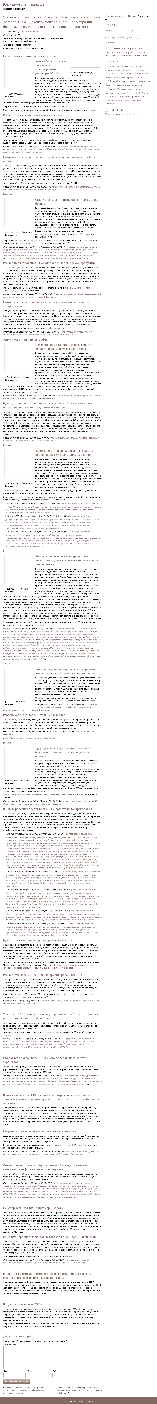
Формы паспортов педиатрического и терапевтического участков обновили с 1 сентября (125, 100)
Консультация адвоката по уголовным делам (126, 55)
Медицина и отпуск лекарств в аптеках (123, 114)
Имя (5, 1371)
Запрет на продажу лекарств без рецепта (125, 52)
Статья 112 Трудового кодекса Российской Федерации (29, 738)
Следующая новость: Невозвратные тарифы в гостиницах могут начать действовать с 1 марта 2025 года (79, 1390)
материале (90, 110)
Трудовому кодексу (15, 719)
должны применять (87, 94)
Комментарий (9, 1344)
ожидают (15, 725)
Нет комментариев (29, 31)
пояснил (34, 275)
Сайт (54, 1371)
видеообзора (41, 234)
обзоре (41, 183)
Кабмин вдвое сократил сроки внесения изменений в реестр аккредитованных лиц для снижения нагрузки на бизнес (47, 966)
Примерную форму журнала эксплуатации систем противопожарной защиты (39, 794)
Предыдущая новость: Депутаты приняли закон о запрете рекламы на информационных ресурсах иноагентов (25, 1390)
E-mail (31, 1371)
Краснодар (110, 42)
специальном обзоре (28, 243)
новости (66, 106)
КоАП (68, 353)
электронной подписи (74, 216)
